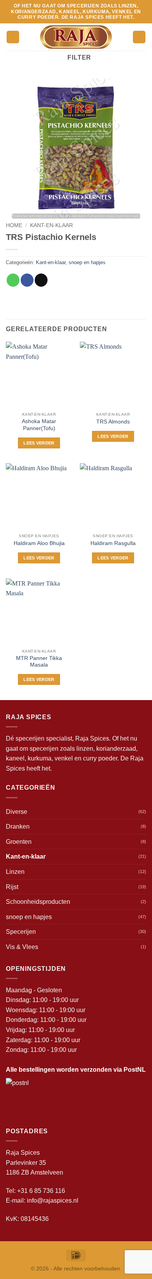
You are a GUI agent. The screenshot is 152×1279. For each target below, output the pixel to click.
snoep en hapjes (87, 262)
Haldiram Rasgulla (113, 543)
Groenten (19, 841)
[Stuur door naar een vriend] (41, 280)
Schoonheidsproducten (38, 901)
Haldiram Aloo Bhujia (39, 543)
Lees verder (39, 443)
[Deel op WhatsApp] (13, 280)
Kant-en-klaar (51, 225)
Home (14, 225)
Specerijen (21, 931)
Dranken (18, 826)
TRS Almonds (113, 422)
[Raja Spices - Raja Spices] (76, 37)
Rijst (12, 887)
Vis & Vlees (22, 947)
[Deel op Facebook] (27, 280)
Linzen (15, 871)
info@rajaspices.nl (52, 1200)
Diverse (16, 811)
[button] (13, 37)
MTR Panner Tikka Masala (39, 661)
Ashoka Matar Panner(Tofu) (39, 424)
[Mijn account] (139, 37)
